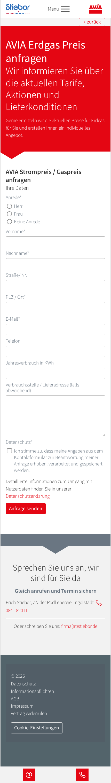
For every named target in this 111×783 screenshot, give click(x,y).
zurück (93, 22)
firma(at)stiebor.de (79, 626)
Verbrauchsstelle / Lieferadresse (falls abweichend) (42, 387)
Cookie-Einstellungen (36, 727)
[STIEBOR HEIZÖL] (18, 9)
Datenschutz (19, 442)
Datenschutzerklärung (28, 496)
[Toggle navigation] (65, 9)
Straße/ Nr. (16, 275)
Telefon (13, 341)
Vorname (15, 231)
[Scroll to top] (98, 754)
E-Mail (13, 319)
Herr (18, 206)
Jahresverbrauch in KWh (30, 363)
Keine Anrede (27, 221)
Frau (18, 213)
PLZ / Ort (16, 297)
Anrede (13, 197)
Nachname (17, 253)
